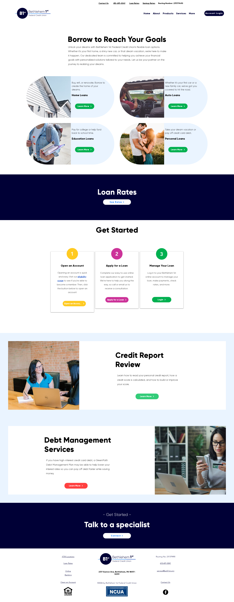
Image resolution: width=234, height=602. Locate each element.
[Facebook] (165, 592)
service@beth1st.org (165, 571)
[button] (156, 13)
